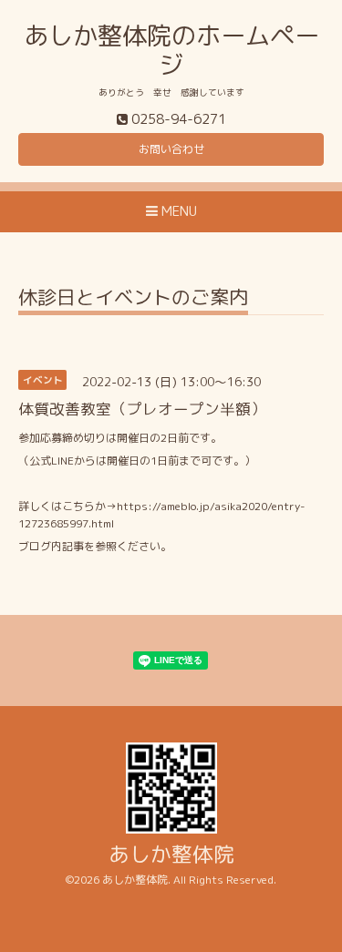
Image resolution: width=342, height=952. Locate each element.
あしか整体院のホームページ (171, 50)
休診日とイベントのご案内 (133, 299)
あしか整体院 (171, 854)
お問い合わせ (171, 149)
